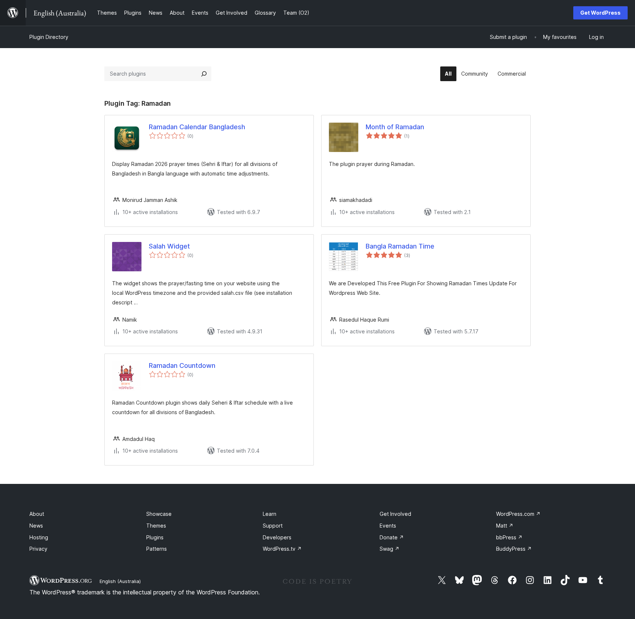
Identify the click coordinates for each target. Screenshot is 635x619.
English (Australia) (120, 581)
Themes (156, 525)
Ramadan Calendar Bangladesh (197, 127)
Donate (392, 537)
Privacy (38, 549)
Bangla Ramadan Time (400, 246)
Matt (504, 525)
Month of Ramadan (395, 127)
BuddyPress (514, 549)
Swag (389, 549)
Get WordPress (600, 13)
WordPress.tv (282, 549)
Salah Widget (169, 246)
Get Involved (395, 514)
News (36, 525)
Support (273, 525)
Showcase (159, 514)
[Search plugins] (204, 73)
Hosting (38, 537)
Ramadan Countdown (182, 365)
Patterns (156, 549)
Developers (277, 537)
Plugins (155, 537)
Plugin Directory (48, 37)
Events (388, 525)
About (36, 514)
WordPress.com (518, 514)
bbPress (509, 537)
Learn (269, 514)
